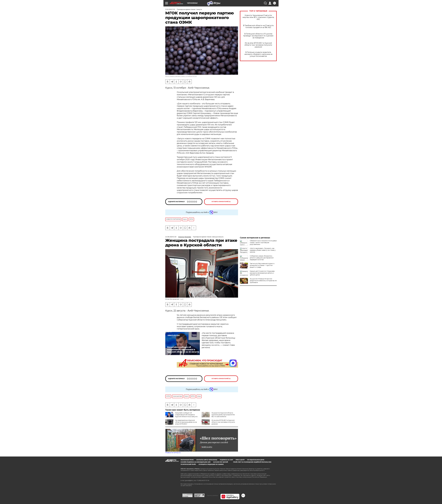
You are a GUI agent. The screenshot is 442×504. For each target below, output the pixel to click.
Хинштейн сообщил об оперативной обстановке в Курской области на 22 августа (186, 414)
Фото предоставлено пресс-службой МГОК (181, 76)
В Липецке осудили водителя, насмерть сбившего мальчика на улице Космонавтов (258, 54)
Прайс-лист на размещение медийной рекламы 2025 (252, 462)
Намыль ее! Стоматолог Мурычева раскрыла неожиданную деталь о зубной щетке (262, 273)
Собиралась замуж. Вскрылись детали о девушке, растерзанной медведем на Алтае (261, 257)
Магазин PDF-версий (220, 462)
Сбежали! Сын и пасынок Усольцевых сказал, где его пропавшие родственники (263, 242)
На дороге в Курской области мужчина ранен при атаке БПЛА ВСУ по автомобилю (223, 414)
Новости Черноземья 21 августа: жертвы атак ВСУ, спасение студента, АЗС (258, 17)
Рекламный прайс (187, 460)
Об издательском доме (255, 460)
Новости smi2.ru (173, 452)
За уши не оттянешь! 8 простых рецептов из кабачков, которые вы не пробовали (263, 280)
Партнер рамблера (212, 495)
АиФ (181, 299)
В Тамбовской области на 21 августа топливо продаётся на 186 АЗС (258, 26)
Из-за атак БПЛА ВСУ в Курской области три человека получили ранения (258, 45)
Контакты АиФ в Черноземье (206, 460)
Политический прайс (188, 464)
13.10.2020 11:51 (170, 9)
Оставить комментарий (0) (221, 201)
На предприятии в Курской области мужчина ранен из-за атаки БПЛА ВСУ (186, 422)
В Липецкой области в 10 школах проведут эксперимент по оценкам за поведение (258, 36)
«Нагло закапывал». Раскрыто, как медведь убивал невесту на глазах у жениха (263, 250)
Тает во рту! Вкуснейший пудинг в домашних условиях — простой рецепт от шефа (262, 265)
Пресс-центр (240, 460)
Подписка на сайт (226, 460)
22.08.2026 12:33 (170, 237)
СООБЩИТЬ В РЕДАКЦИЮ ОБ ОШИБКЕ (211, 464)
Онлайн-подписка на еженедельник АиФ (196, 462)
